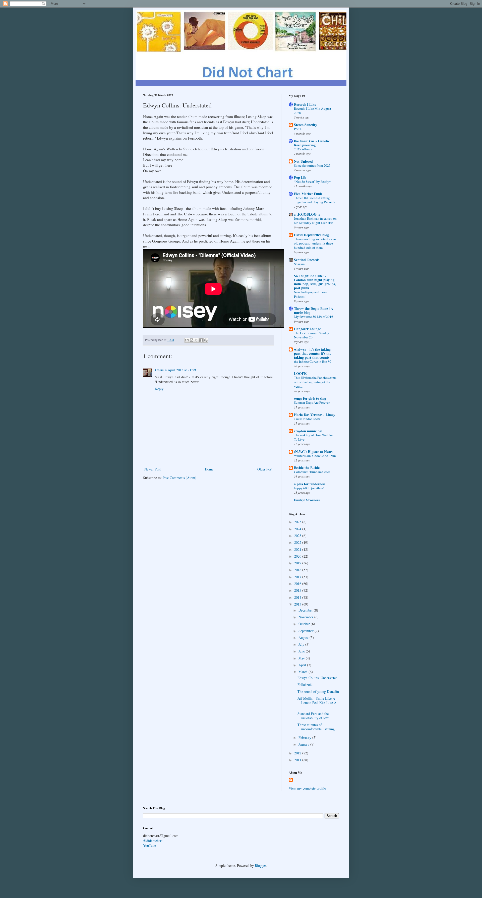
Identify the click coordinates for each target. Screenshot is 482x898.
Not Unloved (303, 161)
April (302, 665)
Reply (159, 388)
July (301, 644)
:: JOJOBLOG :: (307, 214)
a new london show (307, 418)
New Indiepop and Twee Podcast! (310, 294)
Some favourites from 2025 (312, 165)
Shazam (299, 264)
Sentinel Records (306, 259)
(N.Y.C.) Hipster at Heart (313, 451)
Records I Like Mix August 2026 (312, 110)
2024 (298, 528)
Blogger (260, 865)
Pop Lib (300, 177)
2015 (298, 590)
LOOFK (300, 373)
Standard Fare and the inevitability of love (313, 715)
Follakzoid (305, 684)
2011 (298, 759)
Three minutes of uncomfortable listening (316, 726)
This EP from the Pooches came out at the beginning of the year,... (315, 382)
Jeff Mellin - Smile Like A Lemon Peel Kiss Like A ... (316, 702)
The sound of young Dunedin (318, 691)
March (303, 671)
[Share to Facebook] (201, 340)
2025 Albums (303, 149)
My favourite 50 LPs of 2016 (313, 316)
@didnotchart (152, 840)
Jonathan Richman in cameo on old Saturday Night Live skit (315, 220)
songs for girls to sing (310, 398)
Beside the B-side (307, 467)
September (306, 630)
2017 (298, 576)
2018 (298, 569)
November (306, 617)
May (302, 658)
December (306, 610)
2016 (298, 583)
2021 (298, 549)
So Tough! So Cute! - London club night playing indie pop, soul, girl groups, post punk (315, 281)
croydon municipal (308, 431)
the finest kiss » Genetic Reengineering (312, 143)
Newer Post (152, 469)
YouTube (149, 845)
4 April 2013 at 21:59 (180, 370)
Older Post (264, 469)
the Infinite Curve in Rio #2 (312, 361)
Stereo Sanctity (305, 124)
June (302, 651)
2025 (298, 521)
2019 (298, 563)
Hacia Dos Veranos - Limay (314, 414)
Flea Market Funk (308, 193)
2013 (298, 604)
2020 (298, 556)
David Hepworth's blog (311, 234)
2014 (298, 597)
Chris (159, 370)
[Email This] (186, 340)
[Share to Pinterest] (205, 340)
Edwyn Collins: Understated (317, 677)
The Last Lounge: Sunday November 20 (311, 335)
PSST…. (299, 129)
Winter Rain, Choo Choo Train (315, 455)
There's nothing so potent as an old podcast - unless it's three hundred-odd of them (315, 243)
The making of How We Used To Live (314, 437)
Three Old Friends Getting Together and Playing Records (314, 200)
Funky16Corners (307, 500)
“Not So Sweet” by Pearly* (312, 181)
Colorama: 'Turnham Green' (312, 471)
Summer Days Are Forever (312, 402)
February (305, 737)
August (304, 637)
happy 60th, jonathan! (309, 488)
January (304, 744)
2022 (298, 542)
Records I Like (305, 104)
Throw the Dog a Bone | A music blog (313, 310)
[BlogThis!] (191, 340)
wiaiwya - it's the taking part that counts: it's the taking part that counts (312, 353)
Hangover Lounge (307, 328)
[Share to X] (196, 340)
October (304, 623)
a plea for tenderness (309, 484)
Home (209, 469)
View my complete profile (307, 788)
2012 (298, 753)
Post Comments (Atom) (179, 477)
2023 (298, 535)
